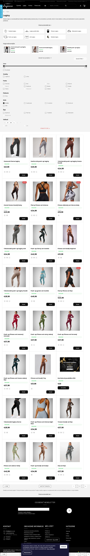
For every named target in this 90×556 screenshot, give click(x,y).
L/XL (27, 125)
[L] (14, 122)
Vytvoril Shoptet (83, 552)
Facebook (8, 536)
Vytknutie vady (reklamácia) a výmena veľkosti (32, 539)
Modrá (48, 86)
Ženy (6, 96)
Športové (7, 112)
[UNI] (20, 122)
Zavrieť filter (79, 58)
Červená (7, 83)
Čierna (6, 88)
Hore (6, 486)
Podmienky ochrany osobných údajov (76, 1)
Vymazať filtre (44, 128)
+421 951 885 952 (10, 533)
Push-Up (28, 112)
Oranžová (28, 86)
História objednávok (49, 534)
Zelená (48, 88)
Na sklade (7, 70)
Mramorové (8, 115)
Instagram (8, 539)
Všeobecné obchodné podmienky (47, 1)
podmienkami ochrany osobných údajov (26, 513)
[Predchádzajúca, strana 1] (76, 486)
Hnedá (69, 86)
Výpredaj (68, 531)
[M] (11, 122)
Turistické (49, 112)
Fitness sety (68, 538)
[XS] (4, 122)
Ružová (70, 83)
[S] (7, 122)
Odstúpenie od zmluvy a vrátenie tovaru (32, 536)
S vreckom (49, 103)
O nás (25, 541)
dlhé (6, 105)
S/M (6, 125)
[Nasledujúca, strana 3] (82, 486)
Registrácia (47, 532)
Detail (23, 175)
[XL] (17, 122)
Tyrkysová (28, 88)
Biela (48, 83)
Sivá (27, 83)
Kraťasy (67, 535)
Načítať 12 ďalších (45, 486)
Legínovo (7, 76)
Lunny (27, 76)
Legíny (67, 533)
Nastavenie (27, 552)
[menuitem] (18, 5)
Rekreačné (70, 112)
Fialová (7, 86)
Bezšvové (70, 103)
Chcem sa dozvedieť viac (44, 25)
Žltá (69, 88)
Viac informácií (51, 549)
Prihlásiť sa (70, 510)
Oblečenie (68, 540)
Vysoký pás (29, 103)
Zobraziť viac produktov (44, 58)
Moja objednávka (27, 543)
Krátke (7, 103)
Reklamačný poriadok (61, 1)
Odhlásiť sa (47, 536)
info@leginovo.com (10, 531)
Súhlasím (63, 546)
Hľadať (66, 5)
